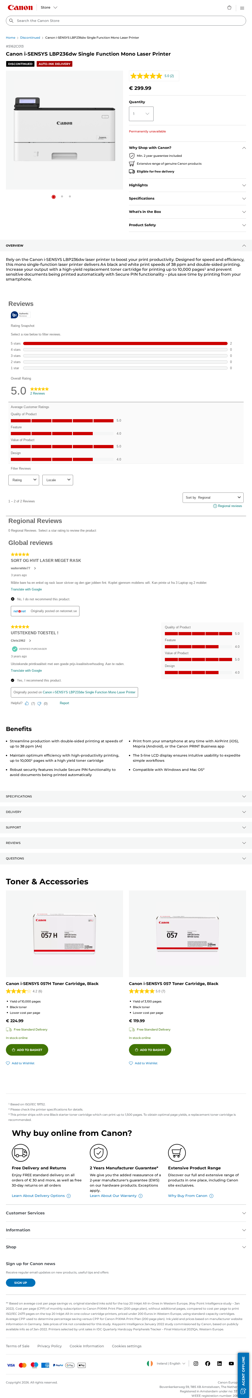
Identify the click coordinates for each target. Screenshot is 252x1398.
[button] (53, 196)
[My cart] (229, 7)
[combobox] (126, 21)
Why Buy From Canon (187, 1195)
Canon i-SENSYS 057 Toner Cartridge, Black (174, 983)
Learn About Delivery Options (38, 1195)
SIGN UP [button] (20, 1283)
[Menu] (242, 7)
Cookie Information (87, 1346)
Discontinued (30, 37)
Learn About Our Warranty (113, 1195)
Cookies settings (127, 1346)
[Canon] (20, 7)
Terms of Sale (18, 1346)
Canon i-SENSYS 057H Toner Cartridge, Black (52, 983)
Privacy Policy (49, 1346)
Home (10, 37)
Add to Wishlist (23, 1063)
